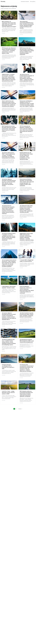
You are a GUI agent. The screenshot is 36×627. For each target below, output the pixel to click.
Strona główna (32, 1)
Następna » (20, 408)
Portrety (3, 1)
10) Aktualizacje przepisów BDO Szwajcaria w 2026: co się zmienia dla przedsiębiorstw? (27, 341)
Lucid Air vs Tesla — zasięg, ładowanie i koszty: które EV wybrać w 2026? (8, 392)
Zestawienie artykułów (25, 1)
